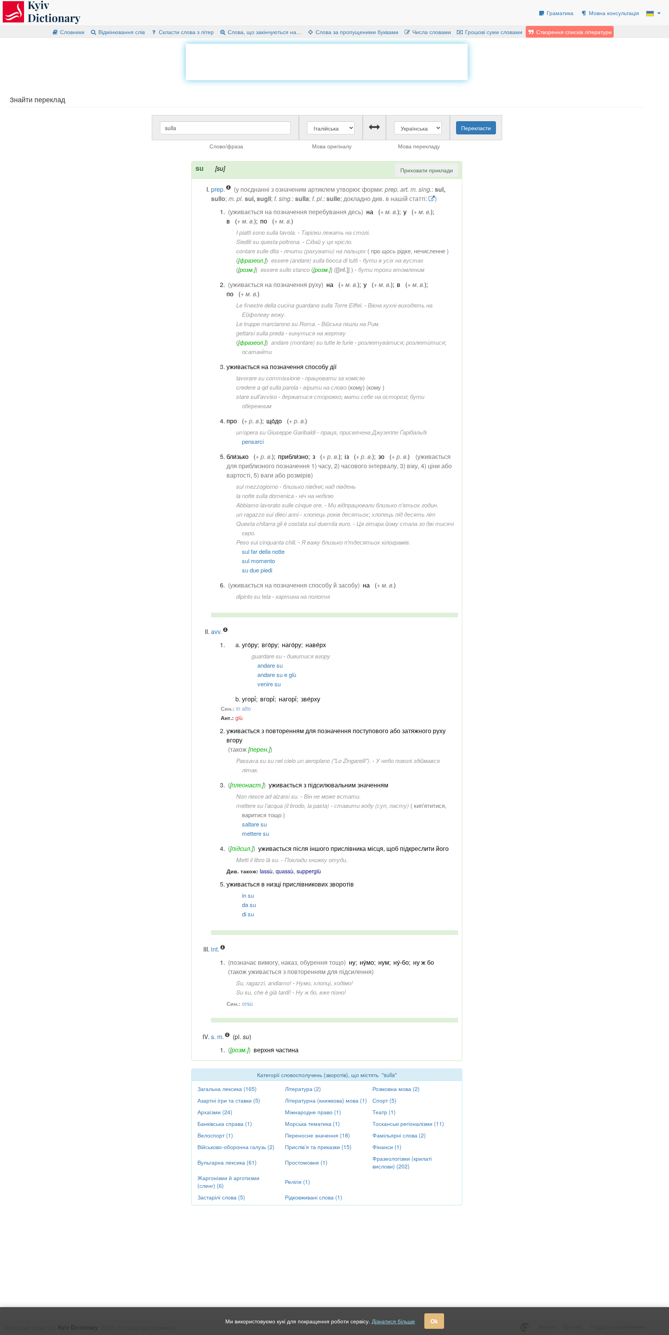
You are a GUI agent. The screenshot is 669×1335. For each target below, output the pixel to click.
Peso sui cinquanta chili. (266, 542)
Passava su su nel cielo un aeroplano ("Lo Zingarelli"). (303, 760)
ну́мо (367, 962)
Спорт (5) (384, 1100)
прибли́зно (293, 456)
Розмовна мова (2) (396, 1089)
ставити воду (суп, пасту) (371, 805)
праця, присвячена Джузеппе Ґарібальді (374, 432)
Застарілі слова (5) (221, 1197)
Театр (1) (384, 1112)
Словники (71, 32)
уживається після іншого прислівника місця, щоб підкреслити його (353, 848)
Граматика (559, 13)
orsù (247, 1003)
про (231, 420)
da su (249, 904)
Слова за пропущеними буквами (356, 32)
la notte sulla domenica (265, 495)
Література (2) (303, 1089)
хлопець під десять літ (404, 514)
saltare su (254, 824)
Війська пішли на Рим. (350, 324)
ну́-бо (401, 962)
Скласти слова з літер (185, 32)
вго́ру (270, 644)
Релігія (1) (297, 1182)
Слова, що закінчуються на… (264, 32)
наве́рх (315, 644)
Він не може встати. (332, 796)
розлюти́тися (425, 342)
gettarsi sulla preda (260, 333)
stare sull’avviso (256, 396)
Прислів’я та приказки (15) (318, 1147)
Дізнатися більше (393, 1321)
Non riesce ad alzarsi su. (267, 796)
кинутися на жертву (317, 333)
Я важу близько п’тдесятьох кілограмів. (356, 542)
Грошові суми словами (492, 32)
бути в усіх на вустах (393, 260)
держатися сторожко (311, 396)
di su (248, 914)
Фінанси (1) (386, 1147)
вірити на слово (325, 387)
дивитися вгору (308, 656)
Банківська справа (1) (224, 1123)
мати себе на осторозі (375, 396)
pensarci (253, 441)
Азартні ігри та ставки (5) (228, 1100)
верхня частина (276, 1049)
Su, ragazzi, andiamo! (263, 983)
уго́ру (249, 644)
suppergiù (309, 871)
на (369, 211)
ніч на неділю (316, 495)
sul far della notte (263, 551)
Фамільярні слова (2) (399, 1135)
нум (383, 962)
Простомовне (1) (306, 1162)
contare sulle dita (257, 251)
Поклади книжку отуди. (316, 860)
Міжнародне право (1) (313, 1112)
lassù (266, 871)
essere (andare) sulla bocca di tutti (314, 260)
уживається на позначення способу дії (281, 366)
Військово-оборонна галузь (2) (235, 1147)
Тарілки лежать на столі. (335, 232)
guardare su (267, 656)
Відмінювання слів (121, 32)
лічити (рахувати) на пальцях (325, 251)
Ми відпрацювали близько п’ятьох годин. (383, 505)
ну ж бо (423, 962)
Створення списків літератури (573, 32)
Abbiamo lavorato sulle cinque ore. (279, 505)
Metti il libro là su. (258, 860)
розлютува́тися (380, 342)
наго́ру (291, 644)
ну (352, 962)
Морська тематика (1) (312, 1123)
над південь (340, 486)
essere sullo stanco (285, 269)
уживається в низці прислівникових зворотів (290, 884)
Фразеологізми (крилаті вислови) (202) (402, 1162)
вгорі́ (267, 698)
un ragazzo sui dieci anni (267, 514)
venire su (269, 684)
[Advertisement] (327, 61)
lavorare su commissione (268, 378)
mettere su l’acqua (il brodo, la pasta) (282, 805)
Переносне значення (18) (317, 1135)
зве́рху (310, 698)
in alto (243, 708)
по (263, 220)
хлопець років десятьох (336, 514)
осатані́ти (257, 351)
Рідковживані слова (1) (313, 1197)
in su (248, 895)
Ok (434, 1321)
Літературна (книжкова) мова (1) (326, 1100)
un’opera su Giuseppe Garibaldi (276, 432)
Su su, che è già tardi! (263, 992)
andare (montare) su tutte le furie (312, 342)
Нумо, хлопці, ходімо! (324, 983)
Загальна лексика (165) (227, 1089)
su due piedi (257, 570)
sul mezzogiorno (257, 486)
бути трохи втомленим (391, 269)
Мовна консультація (613, 13)
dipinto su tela (253, 596)
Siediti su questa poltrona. (268, 241)
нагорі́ (288, 698)
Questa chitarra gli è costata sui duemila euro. (294, 523)
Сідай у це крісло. (329, 241)
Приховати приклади (426, 170)
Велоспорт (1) (215, 1135)
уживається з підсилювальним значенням (328, 784)
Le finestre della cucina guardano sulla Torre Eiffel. (299, 305)
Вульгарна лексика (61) (227, 1162)
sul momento (258, 561)
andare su (270, 665)
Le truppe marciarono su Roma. (276, 324)
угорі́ (249, 698)
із (347, 456)
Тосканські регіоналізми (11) (408, 1123)
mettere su (255, 833)
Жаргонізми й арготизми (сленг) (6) (228, 1181)
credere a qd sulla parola (267, 387)
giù (239, 718)
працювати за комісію (335, 378)
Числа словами (431, 32)
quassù (284, 871)
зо (381, 456)
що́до (274, 420)
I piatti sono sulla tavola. (266, 232)
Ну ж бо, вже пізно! (321, 992)
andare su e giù (276, 674)
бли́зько (237, 456)
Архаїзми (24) (214, 1112)
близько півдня (302, 486)
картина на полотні (303, 596)
